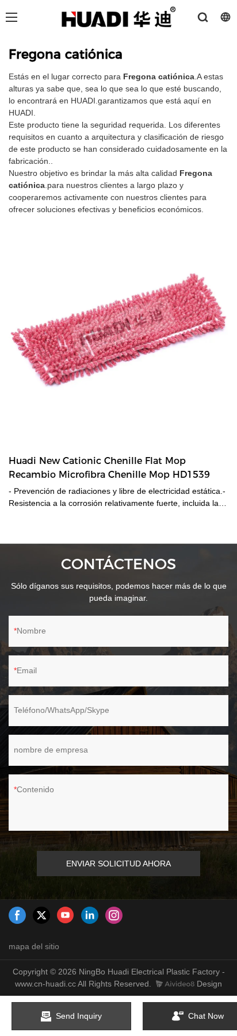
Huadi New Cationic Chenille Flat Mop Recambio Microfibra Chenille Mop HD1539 (109, 467)
